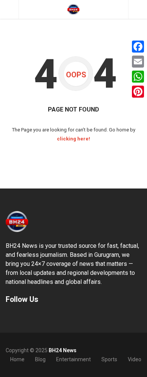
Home (17, 359)
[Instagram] (22, 316)
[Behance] (14, 316)
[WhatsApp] (137, 76)
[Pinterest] (137, 91)
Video (134, 359)
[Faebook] (7, 316)
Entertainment (73, 359)
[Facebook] (137, 46)
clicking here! (73, 139)
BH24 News (63, 350)
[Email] (137, 61)
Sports (109, 359)
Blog (40, 359)
